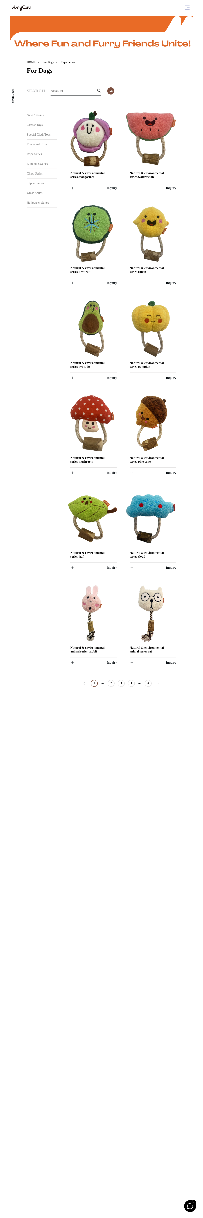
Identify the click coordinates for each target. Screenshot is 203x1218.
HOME (31, 62)
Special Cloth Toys (39, 134)
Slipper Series (35, 183)
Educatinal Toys (37, 144)
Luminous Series (37, 163)
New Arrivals (35, 115)
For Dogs (48, 62)
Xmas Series (34, 193)
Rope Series (68, 62)
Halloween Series (38, 202)
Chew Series (35, 173)
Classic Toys (35, 124)
